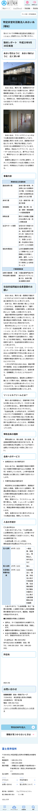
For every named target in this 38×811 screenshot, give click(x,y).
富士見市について (26, 784)
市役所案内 (24, 780)
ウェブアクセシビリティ (24, 791)
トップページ (17, 8)
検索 (33, 809)
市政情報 (27, 8)
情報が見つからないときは (18, 734)
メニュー (5, 809)
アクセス (5, 780)
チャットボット (14, 809)
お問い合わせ (7, 784)
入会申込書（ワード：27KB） (16, 541)
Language (27, 4)
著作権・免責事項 (7, 791)
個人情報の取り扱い (8, 794)
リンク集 (21, 794)
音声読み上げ (34, 4)
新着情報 (24, 809)
